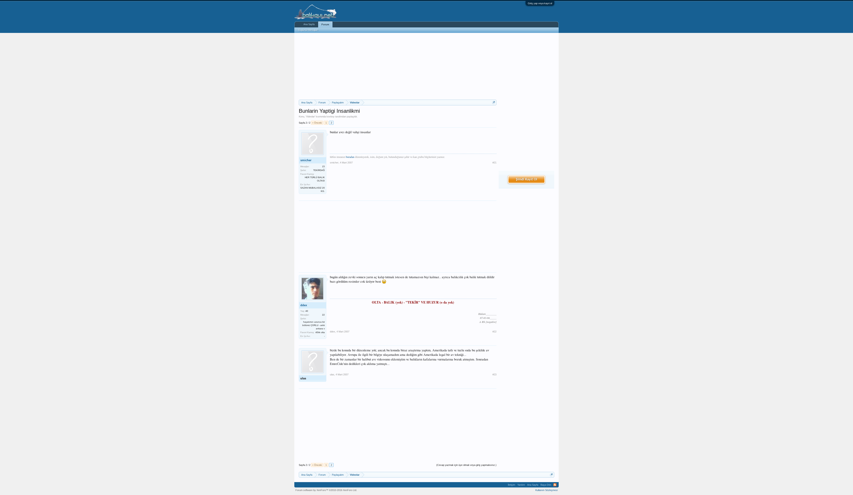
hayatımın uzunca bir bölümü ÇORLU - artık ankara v (313, 325)
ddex (303, 305)
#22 (494, 331)
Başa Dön (545, 484)
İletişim (511, 484)
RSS (554, 484)
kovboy (331, 116)
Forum (325, 24)
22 (323, 315)
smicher (305, 160)
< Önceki (317, 122)
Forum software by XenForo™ (326, 490)
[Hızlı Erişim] (493, 102)
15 (323, 166)
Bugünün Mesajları (308, 30)
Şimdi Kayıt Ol (526, 179)
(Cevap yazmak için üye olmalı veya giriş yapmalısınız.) (466, 465)
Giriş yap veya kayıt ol (540, 3)
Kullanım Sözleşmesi (546, 490)
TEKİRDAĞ (319, 170)
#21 (494, 162)
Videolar (310, 116)
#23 (494, 374)
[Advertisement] (397, 66)
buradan (350, 157)
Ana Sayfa (309, 24)
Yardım (521, 484)
